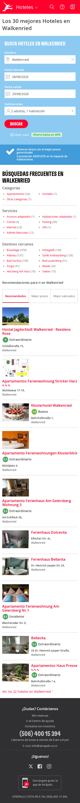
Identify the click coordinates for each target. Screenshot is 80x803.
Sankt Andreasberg (54, 255)
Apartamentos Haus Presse (54, 666)
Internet (11, 227)
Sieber (46, 271)
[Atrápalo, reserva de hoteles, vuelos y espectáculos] (7, 7)
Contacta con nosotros (40, 726)
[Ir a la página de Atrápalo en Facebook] (40, 766)
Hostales (47, 194)
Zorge (10, 266)
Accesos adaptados (19, 216)
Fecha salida (13, 86)
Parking (47, 222)
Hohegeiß (48, 250)
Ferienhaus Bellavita (48, 559)
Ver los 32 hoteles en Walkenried (27, 691)
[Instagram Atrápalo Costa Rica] (49, 766)
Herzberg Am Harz (18, 271)
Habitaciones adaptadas (57, 216)
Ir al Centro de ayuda (40, 721)
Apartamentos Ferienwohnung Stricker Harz (39, 381)
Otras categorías (17, 199)
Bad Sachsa (14, 260)
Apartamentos (15, 194)
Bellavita (38, 638)
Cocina (11, 222)
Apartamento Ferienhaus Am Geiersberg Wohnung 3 (36, 503)
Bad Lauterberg (52, 260)
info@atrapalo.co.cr (45, 746)
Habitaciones (13, 104)
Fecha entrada (14, 69)
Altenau (11, 255)
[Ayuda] (62, 7)
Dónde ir (10, 52)
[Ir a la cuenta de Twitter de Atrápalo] (30, 766)
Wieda (46, 266)
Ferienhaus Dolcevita (49, 532)
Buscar (16, 124)
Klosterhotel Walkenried (51, 405)
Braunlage (13, 250)
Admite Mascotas (17, 232)
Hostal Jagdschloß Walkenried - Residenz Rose (36, 331)
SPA (44, 227)
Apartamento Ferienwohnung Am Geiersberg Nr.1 (30, 608)
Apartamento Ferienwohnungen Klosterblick (39, 453)
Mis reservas (40, 715)
